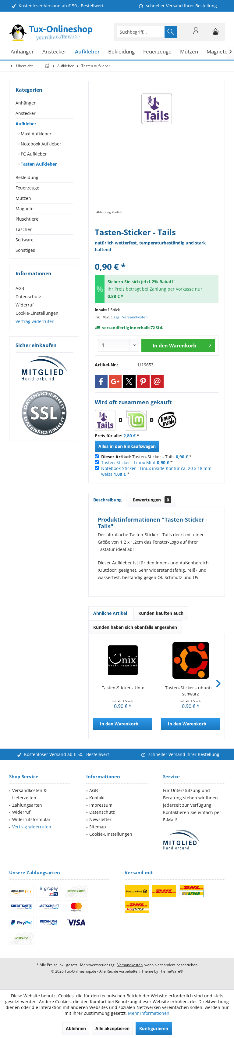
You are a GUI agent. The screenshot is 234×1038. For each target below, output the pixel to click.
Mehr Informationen (148, 1013)
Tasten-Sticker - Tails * (146, 457)
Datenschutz (28, 296)
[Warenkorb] (216, 34)
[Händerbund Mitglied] (44, 368)
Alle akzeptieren (112, 1028)
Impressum (100, 805)
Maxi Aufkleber (35, 134)
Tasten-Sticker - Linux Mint (128, 462)
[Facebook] (101, 381)
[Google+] (115, 381)
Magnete (25, 208)
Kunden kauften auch (160, 613)
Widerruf (25, 305)
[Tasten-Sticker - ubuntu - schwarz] (190, 660)
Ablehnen (76, 1028)
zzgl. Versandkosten (130, 317)
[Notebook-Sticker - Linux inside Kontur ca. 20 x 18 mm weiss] (167, 420)
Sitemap (97, 827)
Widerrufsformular (31, 819)
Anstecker (26, 113)
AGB (20, 288)
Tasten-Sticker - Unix (123, 688)
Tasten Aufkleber (38, 164)
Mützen (23, 198)
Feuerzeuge (27, 188)
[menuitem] (216, 32)
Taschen (24, 229)
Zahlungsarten (27, 805)
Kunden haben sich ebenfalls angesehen (135, 627)
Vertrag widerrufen (35, 321)
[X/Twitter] (129, 381)
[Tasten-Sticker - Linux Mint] (136, 420)
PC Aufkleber (33, 154)
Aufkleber (26, 124)
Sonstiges (25, 250)
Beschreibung (107, 500)
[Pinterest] (143, 381)
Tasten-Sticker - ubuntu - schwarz (190, 691)
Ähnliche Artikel (110, 613)
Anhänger (26, 103)
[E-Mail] (157, 381)
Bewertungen (151, 500)
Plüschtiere (27, 219)
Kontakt (97, 798)
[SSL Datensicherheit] (44, 413)
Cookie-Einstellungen (37, 313)
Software (25, 240)
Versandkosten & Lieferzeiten (29, 794)
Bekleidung (27, 177)
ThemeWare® (171, 971)
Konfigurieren (153, 1028)
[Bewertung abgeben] (156, 258)
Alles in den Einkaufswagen (127, 446)
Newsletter (100, 819)
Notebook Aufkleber (40, 144)
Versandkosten (130, 964)
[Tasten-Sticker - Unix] (122, 660)
